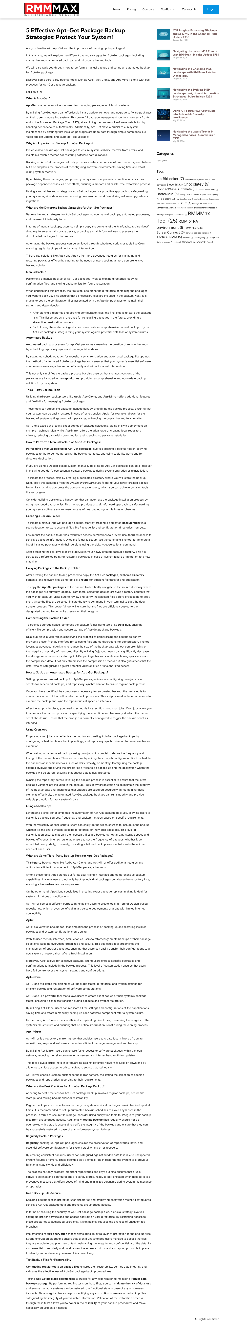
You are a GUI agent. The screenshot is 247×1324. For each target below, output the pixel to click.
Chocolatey (197, 184)
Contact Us (189, 9)
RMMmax (181, 214)
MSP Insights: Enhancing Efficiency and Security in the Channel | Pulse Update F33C (195, 34)
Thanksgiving (201, 238)
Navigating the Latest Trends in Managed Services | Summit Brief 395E (194, 135)
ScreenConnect (171, 232)
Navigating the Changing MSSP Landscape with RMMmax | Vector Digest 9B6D (194, 72)
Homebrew (167, 198)
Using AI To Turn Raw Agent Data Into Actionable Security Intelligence (194, 114)
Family (184, 194)
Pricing (131, 9)
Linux (185, 203)
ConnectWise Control (208, 190)
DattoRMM (168, 194)
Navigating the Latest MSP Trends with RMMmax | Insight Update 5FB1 (196, 52)
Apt (159, 179)
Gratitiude (194, 194)
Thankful (188, 238)
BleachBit (175, 184)
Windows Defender (194, 242)
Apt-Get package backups (89, 656)
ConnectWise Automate (177, 189)
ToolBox (166, 9)
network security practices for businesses (198, 208)
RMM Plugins (194, 228)
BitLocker (173, 179)
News (116, 9)
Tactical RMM (169, 237)
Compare (148, 9)
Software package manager (199, 233)
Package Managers (166, 214)
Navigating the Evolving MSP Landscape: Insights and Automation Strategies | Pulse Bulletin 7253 (196, 93)
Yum (210, 242)
